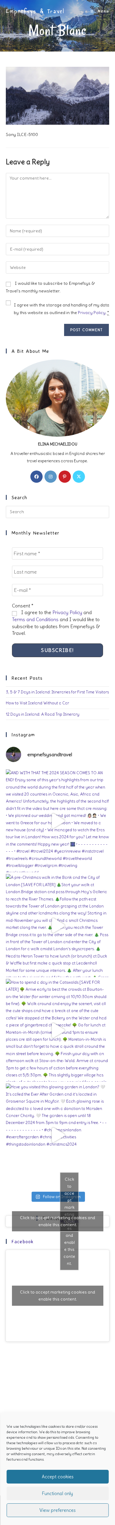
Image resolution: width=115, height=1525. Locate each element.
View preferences (57, 1510)
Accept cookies (58, 1477)
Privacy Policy (91, 312)
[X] (79, 477)
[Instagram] (50, 477)
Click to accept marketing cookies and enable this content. (57, 1221)
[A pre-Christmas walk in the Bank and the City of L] (57, 925)
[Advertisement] (57, 1411)
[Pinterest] (65, 477)
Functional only (57, 1493)
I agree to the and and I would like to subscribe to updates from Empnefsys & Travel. (56, 622)
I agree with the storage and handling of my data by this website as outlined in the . (61, 308)
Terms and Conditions (35, 619)
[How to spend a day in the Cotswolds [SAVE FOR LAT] (57, 1030)
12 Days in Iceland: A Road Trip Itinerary (42, 714)
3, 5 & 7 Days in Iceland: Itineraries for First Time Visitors (57, 692)
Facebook (22, 1241)
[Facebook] (36, 477)
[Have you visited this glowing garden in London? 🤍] (57, 1135)
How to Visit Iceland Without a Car (37, 703)
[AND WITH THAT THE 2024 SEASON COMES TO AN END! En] (57, 820)
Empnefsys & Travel (35, 11)
